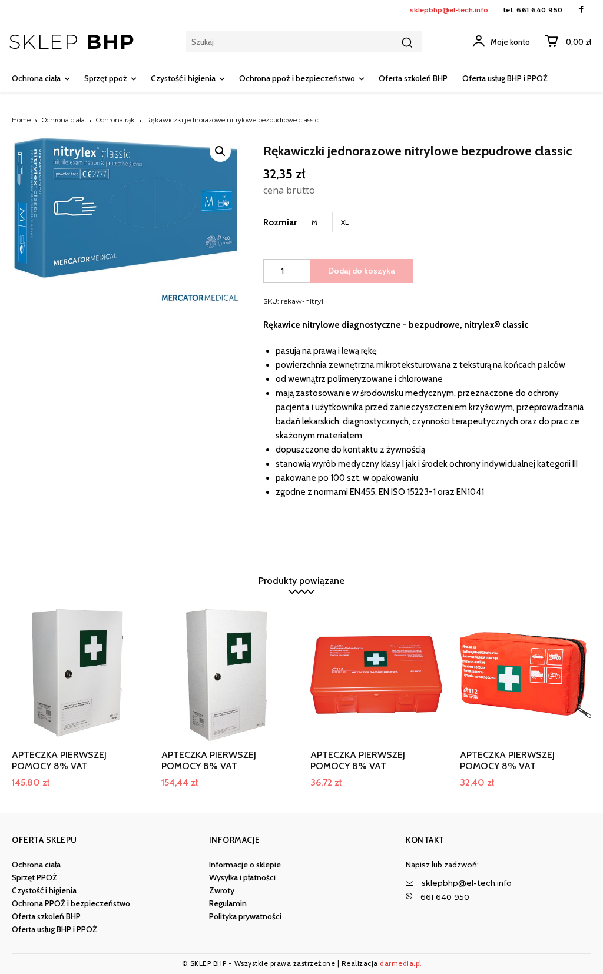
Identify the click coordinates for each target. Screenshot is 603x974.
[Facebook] (581, 9)
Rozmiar (280, 222)
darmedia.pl (401, 963)
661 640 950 (539, 10)
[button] (220, 151)
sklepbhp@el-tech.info (449, 10)
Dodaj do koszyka (361, 270)
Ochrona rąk (115, 120)
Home (21, 120)
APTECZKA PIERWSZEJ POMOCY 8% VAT (59, 760)
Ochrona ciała (63, 120)
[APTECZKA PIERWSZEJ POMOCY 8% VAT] (78, 675)
